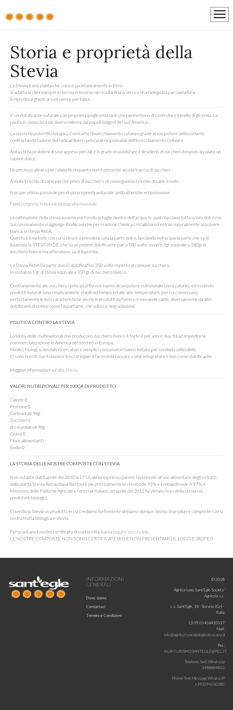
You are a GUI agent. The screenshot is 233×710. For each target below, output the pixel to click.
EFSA (85, 477)
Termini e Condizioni (104, 615)
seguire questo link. (131, 531)
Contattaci (95, 606)
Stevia (71, 369)
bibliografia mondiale (77, 203)
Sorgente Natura (37, 203)
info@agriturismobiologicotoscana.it (194, 634)
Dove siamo (96, 597)
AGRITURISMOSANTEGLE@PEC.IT (195, 651)
